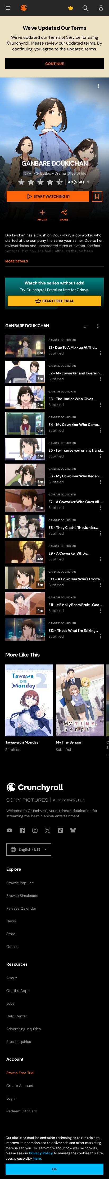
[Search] (85, 8)
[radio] (22, 182)
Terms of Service (64, 37)
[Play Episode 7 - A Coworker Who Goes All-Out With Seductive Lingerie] (54, 500)
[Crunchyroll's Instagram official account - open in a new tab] (35, 830)
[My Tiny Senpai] (80, 708)
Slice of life (77, 173)
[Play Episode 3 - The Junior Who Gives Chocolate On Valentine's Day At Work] (54, 397)
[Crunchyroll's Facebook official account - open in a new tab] (22, 830)
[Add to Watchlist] (97, 196)
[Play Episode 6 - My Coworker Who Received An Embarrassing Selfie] (54, 475)
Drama (60, 173)
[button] (8, 8)
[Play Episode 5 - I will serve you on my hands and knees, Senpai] (54, 449)
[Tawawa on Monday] (29, 708)
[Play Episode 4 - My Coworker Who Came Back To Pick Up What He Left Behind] (54, 423)
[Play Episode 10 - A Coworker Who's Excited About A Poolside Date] (54, 578)
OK (54, 1169)
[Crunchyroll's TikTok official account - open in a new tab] (60, 830)
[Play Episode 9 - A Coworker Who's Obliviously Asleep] (54, 552)
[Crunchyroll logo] (24, 8)
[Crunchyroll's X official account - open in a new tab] (47, 830)
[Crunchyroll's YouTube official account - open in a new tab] (9, 830)
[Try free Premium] (70, 8)
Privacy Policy (41, 1153)
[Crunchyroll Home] (34, 787)
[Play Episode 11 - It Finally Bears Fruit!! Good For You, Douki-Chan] (54, 603)
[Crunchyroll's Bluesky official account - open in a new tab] (73, 830)
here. (37, 1158)
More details (16, 261)
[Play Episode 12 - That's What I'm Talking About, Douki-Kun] (54, 629)
